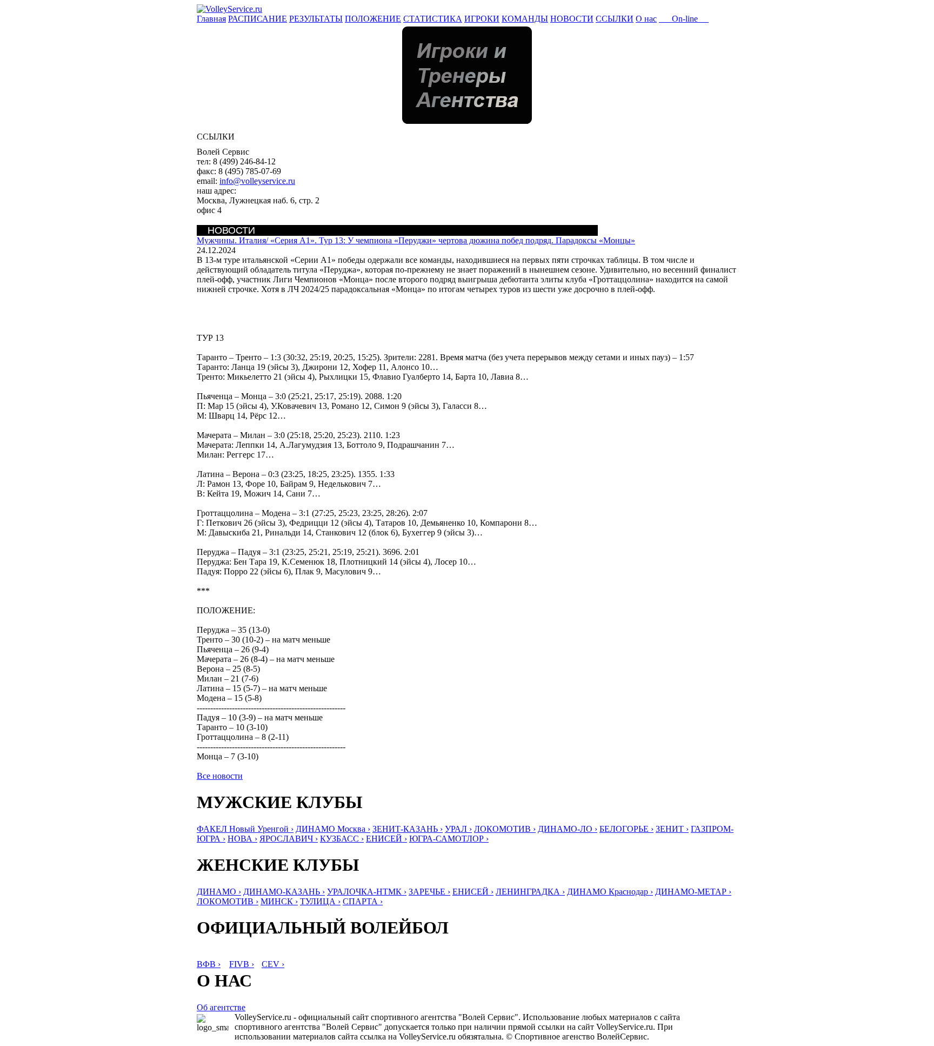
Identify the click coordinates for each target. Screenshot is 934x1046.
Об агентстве (221, 1007)
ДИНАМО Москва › (333, 828)
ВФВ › (209, 964)
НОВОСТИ (571, 18)
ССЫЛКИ (614, 18)
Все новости (220, 775)
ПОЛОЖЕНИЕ (373, 18)
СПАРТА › (363, 901)
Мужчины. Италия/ (416, 240)
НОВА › (242, 838)
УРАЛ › (458, 828)
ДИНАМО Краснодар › (610, 891)
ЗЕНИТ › (672, 828)
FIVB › (241, 964)
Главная (211, 18)
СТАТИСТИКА (432, 18)
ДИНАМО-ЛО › (567, 828)
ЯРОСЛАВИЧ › (288, 838)
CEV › (273, 964)
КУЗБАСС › (342, 838)
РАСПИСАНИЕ (257, 18)
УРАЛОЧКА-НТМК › (366, 891)
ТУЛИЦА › (320, 901)
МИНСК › (279, 901)
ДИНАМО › (219, 891)
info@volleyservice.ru (257, 181)
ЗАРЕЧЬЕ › (429, 891)
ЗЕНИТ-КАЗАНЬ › (407, 828)
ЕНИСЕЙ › (386, 838)
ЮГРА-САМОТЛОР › (449, 838)
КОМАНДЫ (525, 18)
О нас (646, 18)
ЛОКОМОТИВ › (505, 828)
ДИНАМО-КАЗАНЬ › (284, 891)
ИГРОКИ (481, 18)
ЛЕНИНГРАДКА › (530, 891)
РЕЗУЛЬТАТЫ (316, 18)
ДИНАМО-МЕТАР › (693, 891)
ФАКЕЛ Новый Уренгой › (245, 828)
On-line (684, 18)
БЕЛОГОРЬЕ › (626, 828)
